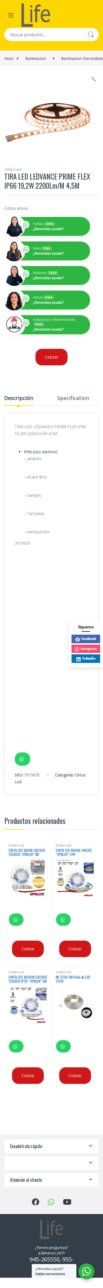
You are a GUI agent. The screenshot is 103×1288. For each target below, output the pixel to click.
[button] (93, 79)
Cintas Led (12, 169)
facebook (88, 638)
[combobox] (43, 34)
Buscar (91, 34)
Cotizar (51, 357)
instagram (88, 648)
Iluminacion (35, 58)
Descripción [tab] (18, 398)
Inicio (9, 58)
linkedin (88, 658)
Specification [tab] (73, 398)
